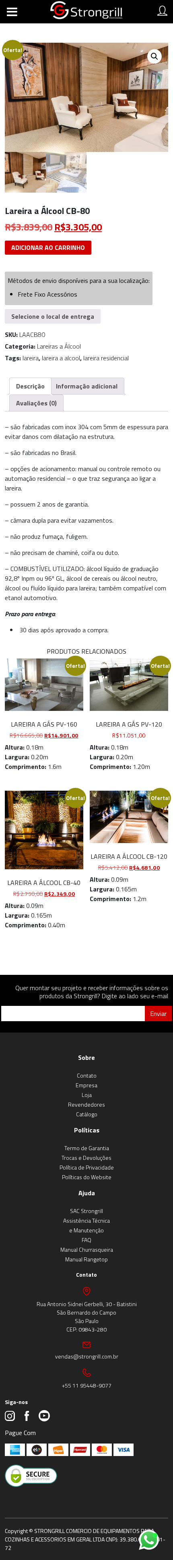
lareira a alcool (61, 358)
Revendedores (86, 1104)
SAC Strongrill (86, 1211)
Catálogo (86, 1114)
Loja (87, 1095)
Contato (87, 1075)
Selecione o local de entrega (52, 316)
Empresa (86, 1085)
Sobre (86, 1057)
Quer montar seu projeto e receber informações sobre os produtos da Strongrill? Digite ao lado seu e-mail (91, 992)
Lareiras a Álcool (59, 346)
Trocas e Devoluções (86, 1157)
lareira (31, 358)
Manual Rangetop (86, 1259)
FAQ (86, 1240)
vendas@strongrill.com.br (86, 1356)
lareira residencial (106, 358)
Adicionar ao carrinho (48, 247)
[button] (154, 56)
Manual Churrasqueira (86, 1249)
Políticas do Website (86, 1177)
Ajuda (86, 1193)
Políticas (86, 1130)
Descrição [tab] (30, 386)
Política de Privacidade (87, 1167)
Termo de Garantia (86, 1148)
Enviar (158, 1013)
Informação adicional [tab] (86, 386)
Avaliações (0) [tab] (36, 403)
